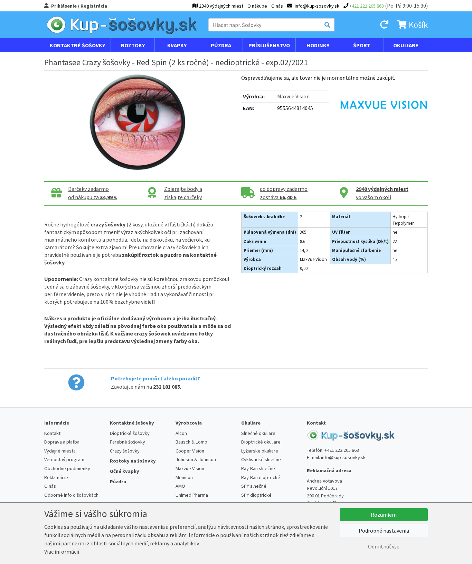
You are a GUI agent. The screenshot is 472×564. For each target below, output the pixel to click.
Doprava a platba (61, 442)
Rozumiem (384, 514)
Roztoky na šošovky (133, 461)
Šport (361, 45)
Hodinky (317, 45)
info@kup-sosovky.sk (343, 457)
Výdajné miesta (60, 451)
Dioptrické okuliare (261, 442)
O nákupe (257, 6)
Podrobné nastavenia (384, 530)
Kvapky (177, 45)
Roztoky (133, 45)
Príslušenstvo (269, 45)
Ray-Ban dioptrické (260, 477)
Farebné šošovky (127, 442)
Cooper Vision (190, 451)
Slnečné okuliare (258, 433)
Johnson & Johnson (196, 459)
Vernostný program (64, 459)
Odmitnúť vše (383, 546)
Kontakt (52, 433)
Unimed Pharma (192, 495)
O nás (277, 6)
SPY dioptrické (256, 495)
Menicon (184, 477)
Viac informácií (61, 551)
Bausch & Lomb (191, 442)
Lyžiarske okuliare (259, 451)
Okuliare (405, 45)
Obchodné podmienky (67, 468)
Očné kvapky (124, 471)
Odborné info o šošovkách (71, 495)
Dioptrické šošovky (130, 433)
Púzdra (221, 45)
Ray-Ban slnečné (258, 468)
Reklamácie (56, 477)
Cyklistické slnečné (261, 459)
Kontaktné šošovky (77, 45)
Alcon (181, 433)
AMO (180, 486)
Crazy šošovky (125, 451)
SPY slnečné (253, 486)
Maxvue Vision (293, 96)
